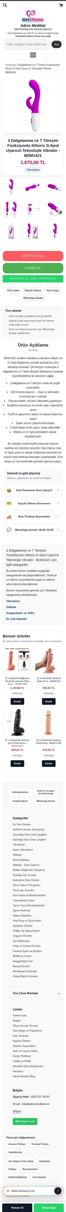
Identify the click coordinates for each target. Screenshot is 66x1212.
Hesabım (18, 1071)
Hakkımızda (20, 1015)
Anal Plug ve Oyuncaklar (27, 920)
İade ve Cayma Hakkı (25, 1050)
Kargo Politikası (22, 1055)
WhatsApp (49, 1207)
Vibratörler (33, 169)
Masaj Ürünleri (21, 966)
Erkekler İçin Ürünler (24, 875)
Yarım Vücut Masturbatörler (29, 905)
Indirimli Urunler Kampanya (28, 829)
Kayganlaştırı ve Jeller (20, 613)
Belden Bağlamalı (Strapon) (29, 869)
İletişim (17, 1020)
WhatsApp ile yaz (25, 1121)
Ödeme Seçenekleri (24, 1045)
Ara (56, 44)
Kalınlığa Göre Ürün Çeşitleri (29, 839)
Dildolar (11, 607)
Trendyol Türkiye (40, 1144)
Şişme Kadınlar (21, 910)
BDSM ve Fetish (22, 956)
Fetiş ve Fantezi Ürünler (27, 945)
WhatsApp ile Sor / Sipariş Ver (33, 278)
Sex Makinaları (21, 940)
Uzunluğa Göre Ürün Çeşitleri (30, 834)
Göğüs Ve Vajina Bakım (26, 930)
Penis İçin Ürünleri (23, 890)
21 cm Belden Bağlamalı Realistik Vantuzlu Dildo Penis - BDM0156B (17, 681)
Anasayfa (11, 64)
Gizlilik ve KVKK (22, 1061)
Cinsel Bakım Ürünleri (25, 976)
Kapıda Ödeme (21, 1040)
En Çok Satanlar (16, 618)
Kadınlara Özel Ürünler (26, 880)
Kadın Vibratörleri (23, 849)
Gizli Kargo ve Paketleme (27, 1030)
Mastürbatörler (30, 1169)
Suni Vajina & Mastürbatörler (29, 895)
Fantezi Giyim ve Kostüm (27, 951)
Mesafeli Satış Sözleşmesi (28, 1066)
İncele (17, 701)
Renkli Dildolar (21, 859)
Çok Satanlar (39, 1177)
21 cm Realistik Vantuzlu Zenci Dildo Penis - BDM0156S (17, 743)
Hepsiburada (15, 1152)
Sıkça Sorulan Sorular (25, 1025)
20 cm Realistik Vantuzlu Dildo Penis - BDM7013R (48, 742)
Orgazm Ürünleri (22, 935)
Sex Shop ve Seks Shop (20, 1161)
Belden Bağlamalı (17, 1177)
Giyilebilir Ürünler (23, 925)
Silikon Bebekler (22, 915)
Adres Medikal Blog (24, 1076)
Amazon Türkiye (16, 1144)
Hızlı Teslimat (20, 1035)
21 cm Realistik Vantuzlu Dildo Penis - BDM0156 (48, 680)
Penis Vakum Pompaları (27, 885)
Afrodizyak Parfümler (25, 971)
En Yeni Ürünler (22, 824)
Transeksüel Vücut (23, 900)
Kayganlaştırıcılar (23, 961)
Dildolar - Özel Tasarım (26, 864)
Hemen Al (33, 268)
